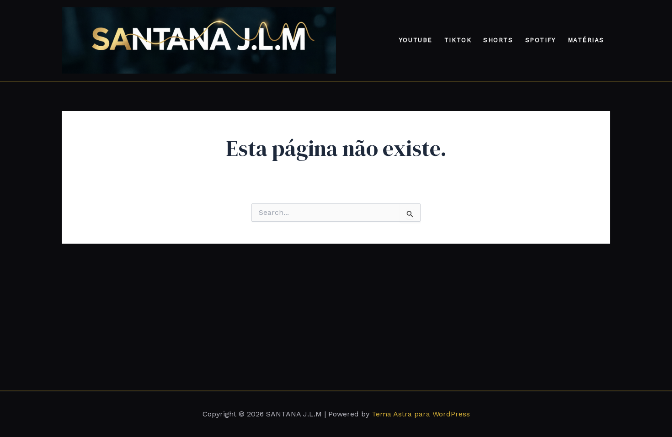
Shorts (498, 40)
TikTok (457, 40)
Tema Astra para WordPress (421, 414)
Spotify (540, 40)
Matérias (586, 40)
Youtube (415, 40)
